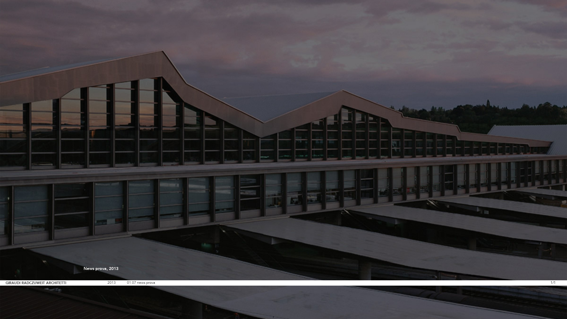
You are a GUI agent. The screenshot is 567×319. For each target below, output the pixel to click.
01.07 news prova (141, 283)
